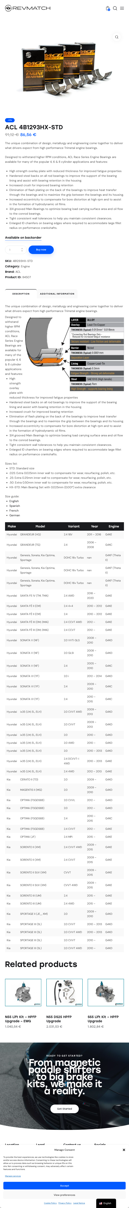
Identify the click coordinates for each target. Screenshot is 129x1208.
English (14, 501)
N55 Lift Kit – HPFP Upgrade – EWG (20, 1019)
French (14, 510)
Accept (64, 1185)
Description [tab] (21, 294)
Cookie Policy (50, 1203)
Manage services (13, 1176)
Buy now (41, 249)
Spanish (14, 506)
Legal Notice (79, 1203)
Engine (25, 266)
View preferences (64, 1195)
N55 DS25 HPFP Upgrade (59, 1019)
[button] (124, 1150)
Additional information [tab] (57, 294)
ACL (18, 272)
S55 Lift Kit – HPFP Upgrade (103, 1019)
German (14, 515)
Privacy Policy (65, 1203)
